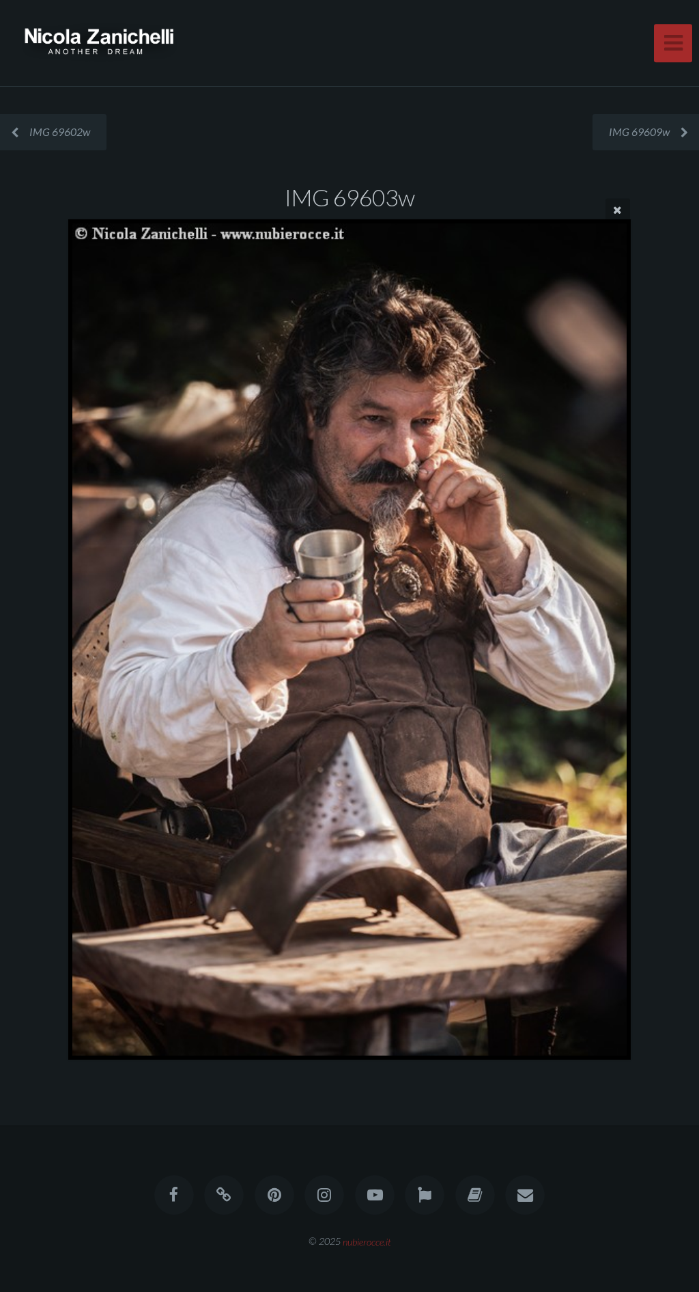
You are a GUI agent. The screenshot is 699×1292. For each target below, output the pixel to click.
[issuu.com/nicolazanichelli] (475, 1195)
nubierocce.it (367, 1241)
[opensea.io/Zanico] (224, 1195)
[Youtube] (375, 1195)
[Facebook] (174, 1195)
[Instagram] (324, 1195)
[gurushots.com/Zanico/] (424, 1195)
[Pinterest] (274, 1195)
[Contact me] (525, 1195)
